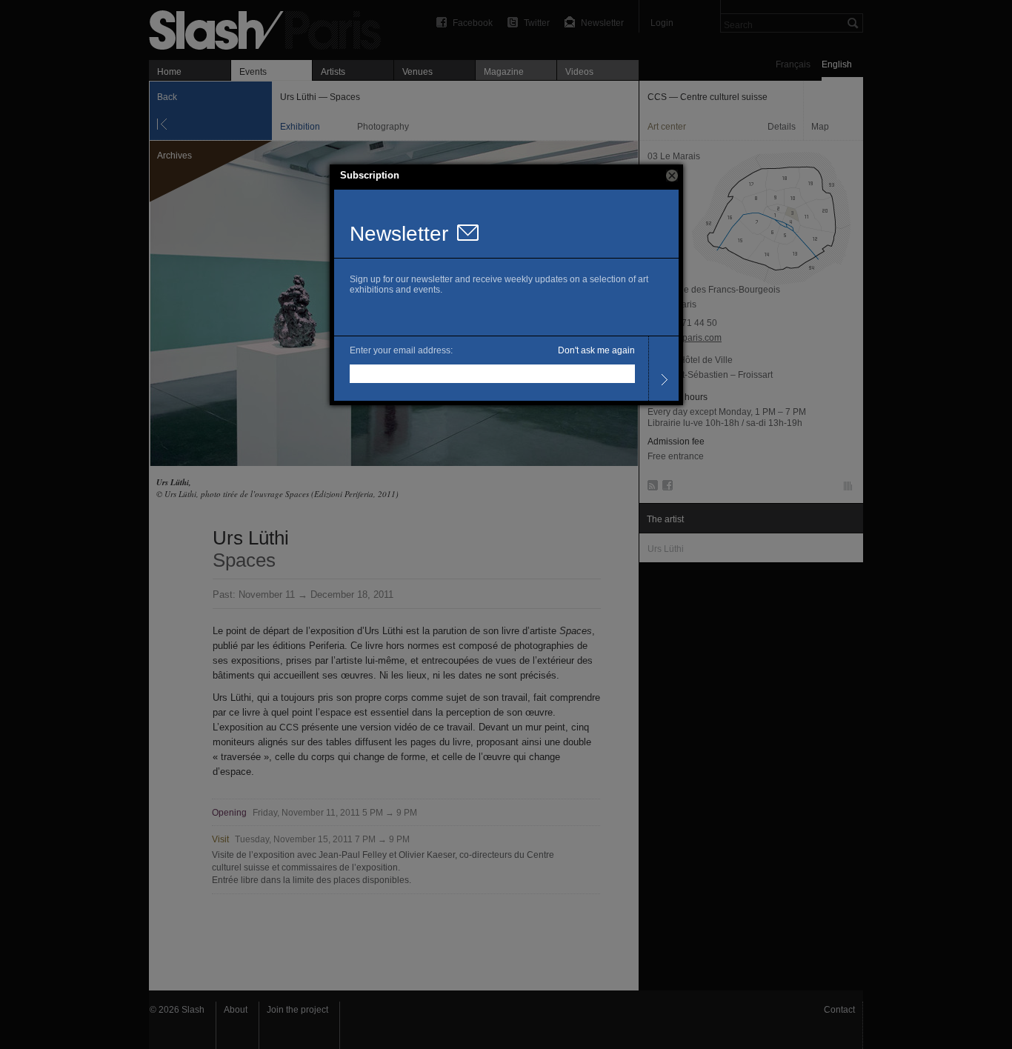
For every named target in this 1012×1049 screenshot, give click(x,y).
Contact (839, 1010)
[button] (672, 176)
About (235, 1010)
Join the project (297, 1010)
